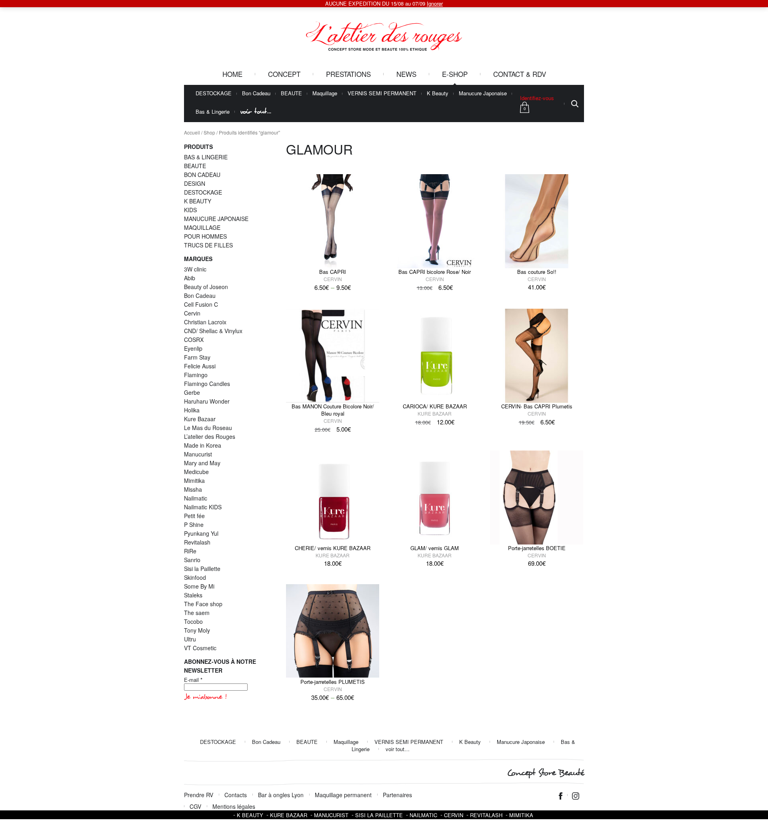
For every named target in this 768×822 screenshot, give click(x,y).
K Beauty (437, 93)
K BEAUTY (197, 201)
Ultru (190, 639)
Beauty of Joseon (206, 287)
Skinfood (195, 577)
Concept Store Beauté (545, 773)
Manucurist (198, 454)
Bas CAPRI (332, 271)
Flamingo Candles (207, 384)
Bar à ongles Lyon (281, 795)
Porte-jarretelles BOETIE (537, 548)
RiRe (190, 551)
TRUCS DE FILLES (208, 245)
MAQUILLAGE (202, 227)
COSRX (194, 340)
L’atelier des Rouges (209, 436)
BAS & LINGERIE (206, 157)
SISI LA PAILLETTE (379, 815)
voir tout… (255, 111)
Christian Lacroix (205, 322)
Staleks (193, 595)
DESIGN (194, 183)
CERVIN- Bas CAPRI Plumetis (536, 406)
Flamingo (196, 375)
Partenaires (397, 795)
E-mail (193, 679)
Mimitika (194, 480)
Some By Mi (199, 586)
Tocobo (193, 621)
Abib (189, 278)
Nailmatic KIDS (203, 507)
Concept (284, 74)
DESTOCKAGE (214, 93)
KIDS (190, 210)
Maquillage (324, 93)
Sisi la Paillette (202, 569)
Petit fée (194, 516)
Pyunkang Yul (201, 533)
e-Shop (455, 74)
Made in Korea (202, 445)
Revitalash (197, 542)
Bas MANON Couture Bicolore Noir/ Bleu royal (333, 409)
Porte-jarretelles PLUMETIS (332, 681)
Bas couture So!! (536, 271)
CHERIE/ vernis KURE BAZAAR (332, 548)
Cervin (333, 278)
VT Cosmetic (200, 648)
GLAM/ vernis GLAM (434, 548)
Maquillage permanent (343, 795)
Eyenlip (193, 348)
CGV (195, 806)
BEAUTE (291, 93)
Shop (209, 132)
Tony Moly (197, 630)
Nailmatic (195, 498)
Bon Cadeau (256, 93)
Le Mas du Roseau (208, 428)
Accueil (192, 132)
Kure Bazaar (435, 413)
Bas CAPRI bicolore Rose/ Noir (434, 271)
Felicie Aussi (200, 366)
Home (232, 74)
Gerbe (192, 392)
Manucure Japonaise (483, 93)
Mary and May (202, 463)
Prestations (348, 74)
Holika (192, 410)
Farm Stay (197, 357)
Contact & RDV (519, 74)
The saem (197, 613)
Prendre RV (198, 795)
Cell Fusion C (201, 304)
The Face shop (203, 604)
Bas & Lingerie (213, 112)
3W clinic (195, 269)
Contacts (235, 795)
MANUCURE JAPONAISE (216, 219)
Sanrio (192, 560)
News (406, 74)
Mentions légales (233, 806)
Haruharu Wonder (207, 401)
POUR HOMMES (205, 236)
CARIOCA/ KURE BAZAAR (435, 406)
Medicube (196, 472)
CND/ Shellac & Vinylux (213, 331)
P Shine (194, 525)
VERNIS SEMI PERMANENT (382, 93)
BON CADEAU (202, 175)
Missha (193, 489)
